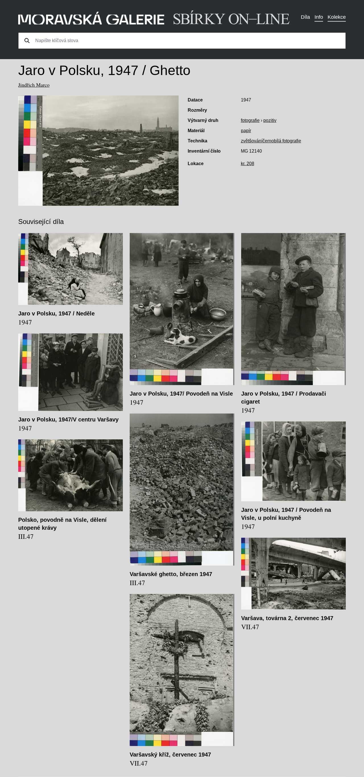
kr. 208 (247, 163)
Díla (305, 17)
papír (246, 130)
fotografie (250, 120)
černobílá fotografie (281, 140)
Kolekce (337, 17)
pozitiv (269, 120)
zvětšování (251, 140)
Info (319, 17)
